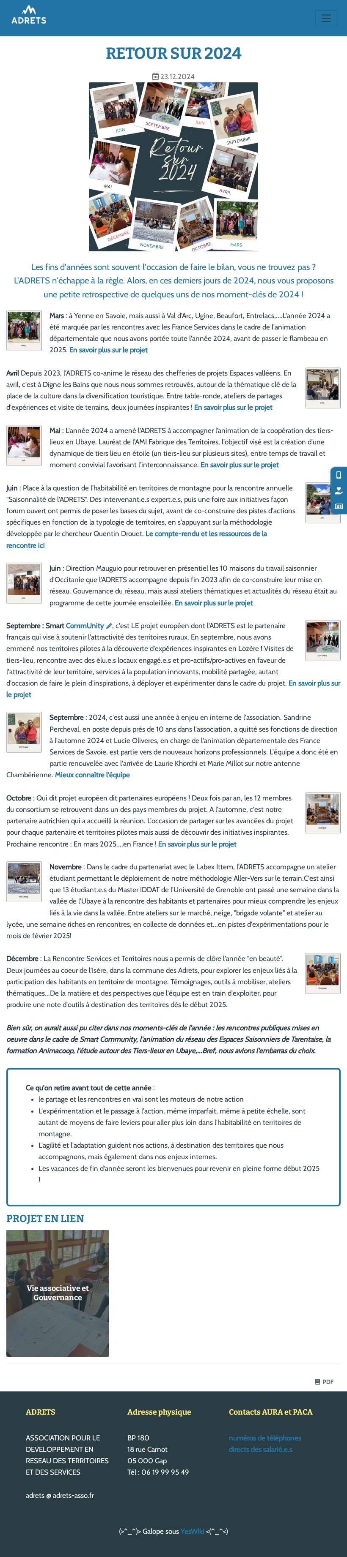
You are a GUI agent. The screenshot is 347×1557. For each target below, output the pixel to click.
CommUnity (85, 625)
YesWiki (192, 1531)
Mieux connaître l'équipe (92, 774)
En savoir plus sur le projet (108, 350)
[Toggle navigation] (326, 18)
